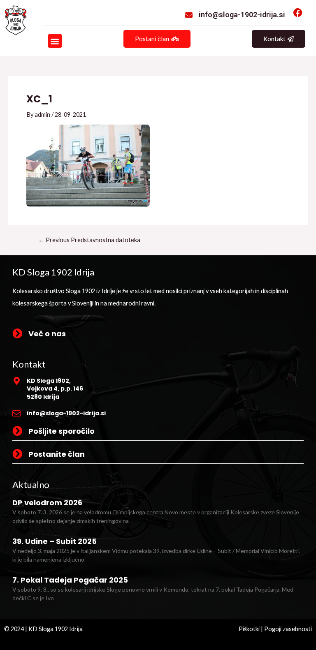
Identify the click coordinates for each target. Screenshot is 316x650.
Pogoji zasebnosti (288, 628)
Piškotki (249, 628)
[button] (55, 41)
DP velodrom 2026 (47, 502)
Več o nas (47, 333)
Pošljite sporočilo (61, 431)
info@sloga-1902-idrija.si (242, 14)
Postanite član (56, 454)
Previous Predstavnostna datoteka (89, 240)
